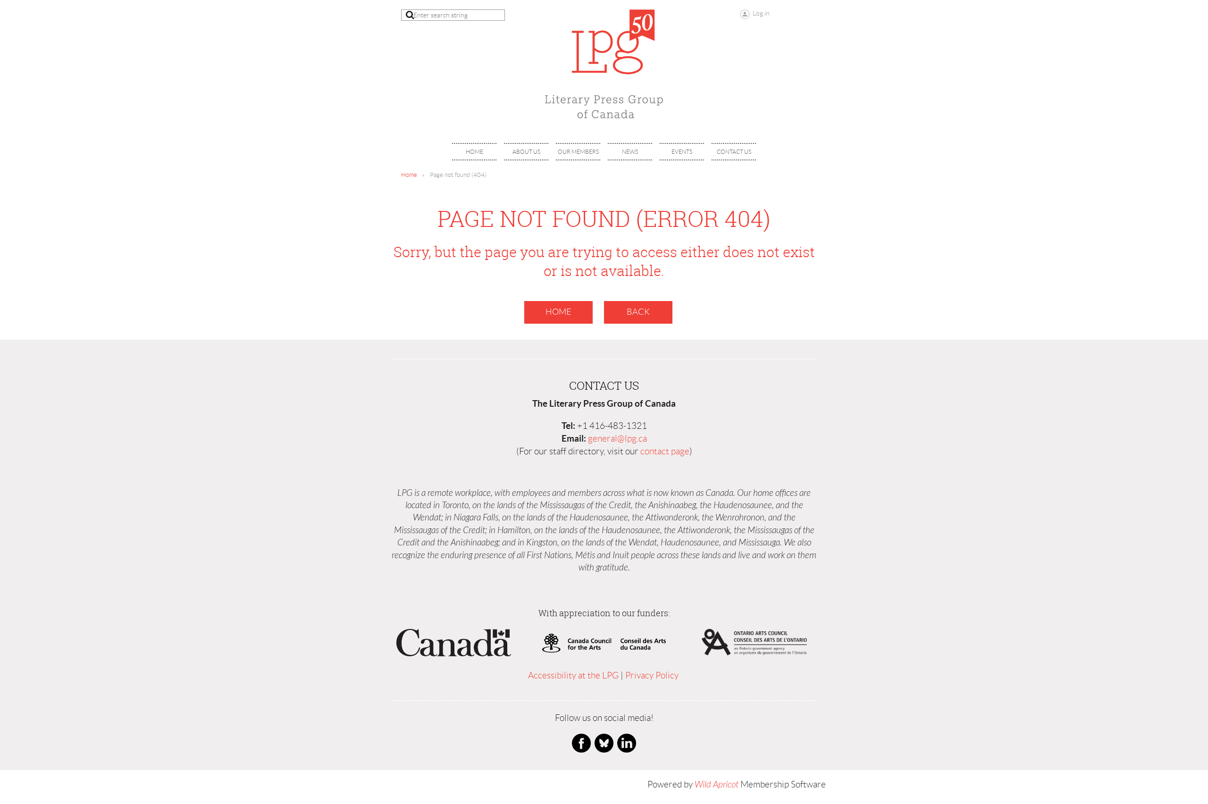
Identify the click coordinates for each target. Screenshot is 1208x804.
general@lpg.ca (617, 439)
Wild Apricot (716, 784)
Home (409, 174)
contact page (664, 451)
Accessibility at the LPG (573, 675)
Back (638, 312)
